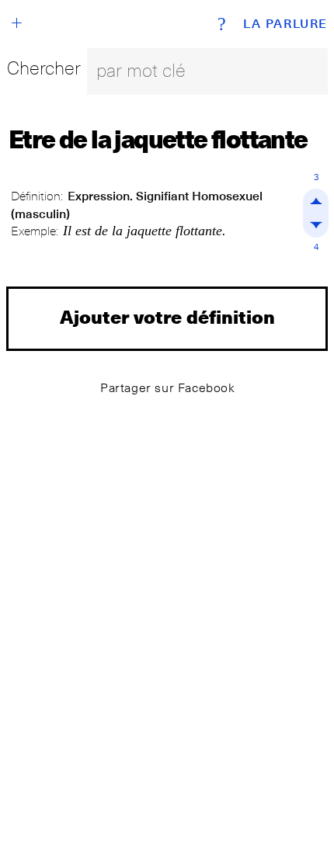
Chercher (44, 68)
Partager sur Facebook (167, 387)
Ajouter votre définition (167, 316)
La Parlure (285, 24)
